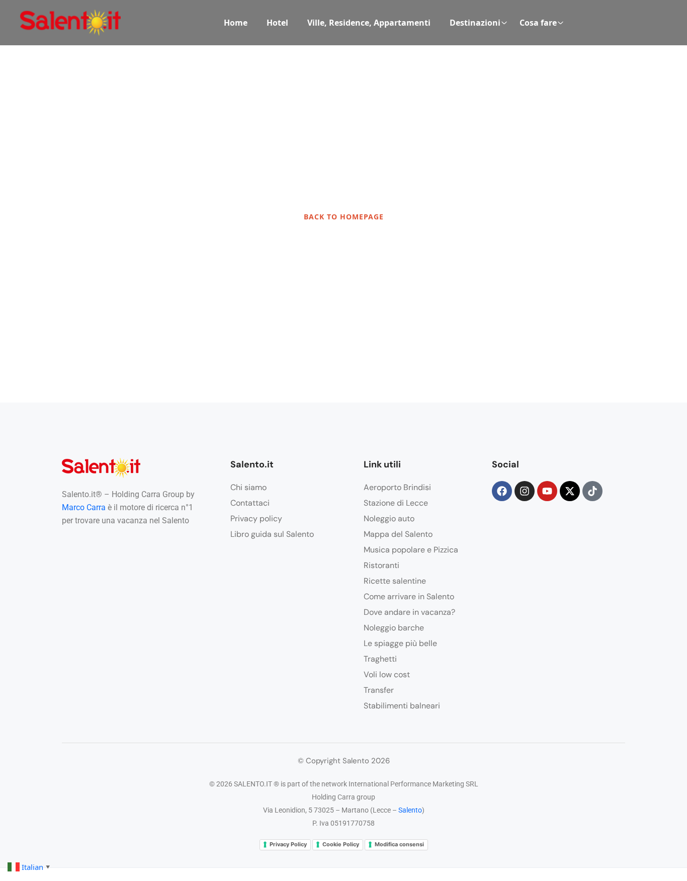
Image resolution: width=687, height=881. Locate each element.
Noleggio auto (389, 518)
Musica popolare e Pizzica (411, 549)
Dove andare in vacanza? (409, 612)
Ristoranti (381, 565)
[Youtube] (547, 491)
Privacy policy (256, 518)
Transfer (379, 690)
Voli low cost (387, 674)
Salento (410, 810)
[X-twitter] (570, 491)
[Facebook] (502, 491)
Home (235, 22)
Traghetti (380, 659)
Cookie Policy (340, 844)
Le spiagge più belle (400, 643)
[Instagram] (524, 491)
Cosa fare (538, 22)
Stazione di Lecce (396, 503)
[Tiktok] (592, 491)
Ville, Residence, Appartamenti (369, 22)
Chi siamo (248, 487)
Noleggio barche (394, 627)
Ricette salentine (395, 581)
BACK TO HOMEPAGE (344, 216)
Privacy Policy (288, 844)
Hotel (277, 22)
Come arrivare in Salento (409, 596)
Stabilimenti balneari (402, 705)
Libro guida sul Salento (272, 534)
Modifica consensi (399, 844)
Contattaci (250, 503)
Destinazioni (475, 22)
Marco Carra (84, 507)
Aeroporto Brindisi (397, 487)
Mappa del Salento (398, 534)
